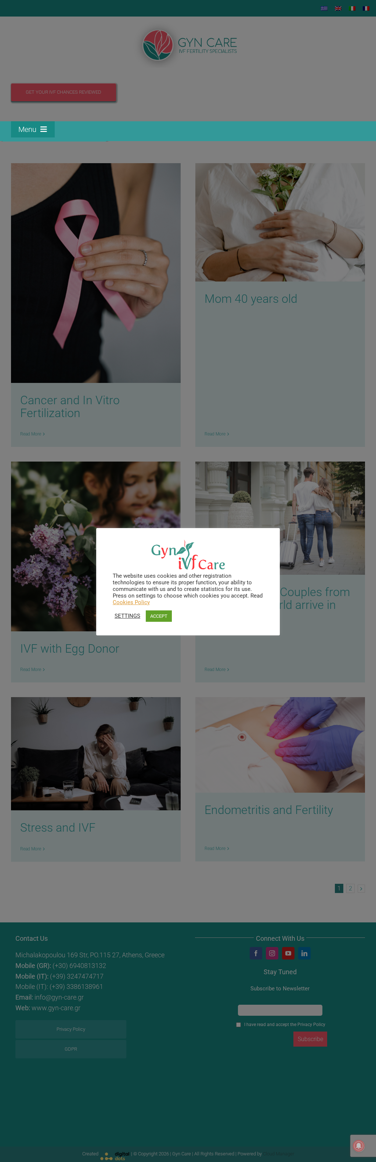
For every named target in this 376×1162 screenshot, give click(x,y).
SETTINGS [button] (127, 616)
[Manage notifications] (359, 1146)
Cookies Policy (131, 602)
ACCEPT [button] (158, 616)
